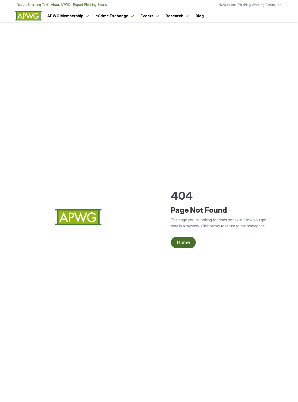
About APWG (60, 5)
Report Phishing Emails (90, 5)
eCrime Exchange (111, 16)
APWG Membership (65, 16)
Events (146, 16)
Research (174, 16)
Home (183, 242)
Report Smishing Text (32, 5)
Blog (200, 16)
